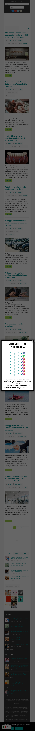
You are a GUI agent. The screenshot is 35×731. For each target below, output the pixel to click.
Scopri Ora (16, 353)
